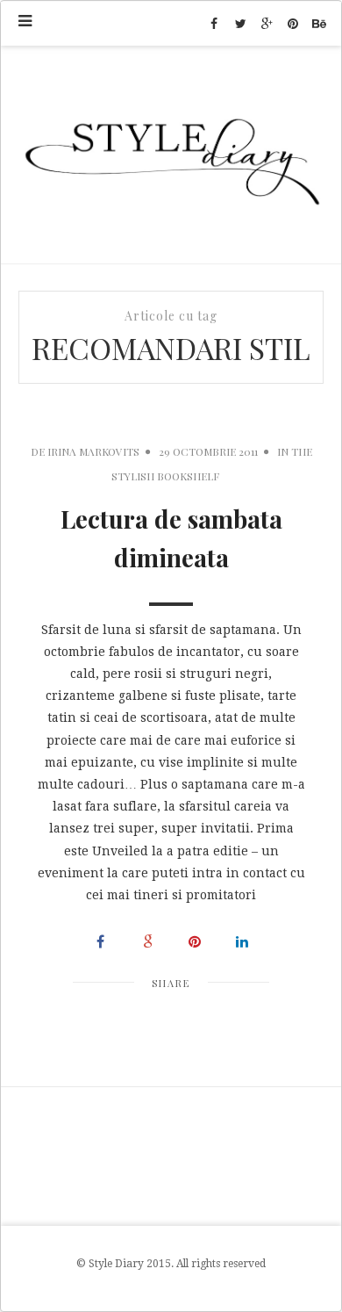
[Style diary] (171, 154)
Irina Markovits (93, 451)
